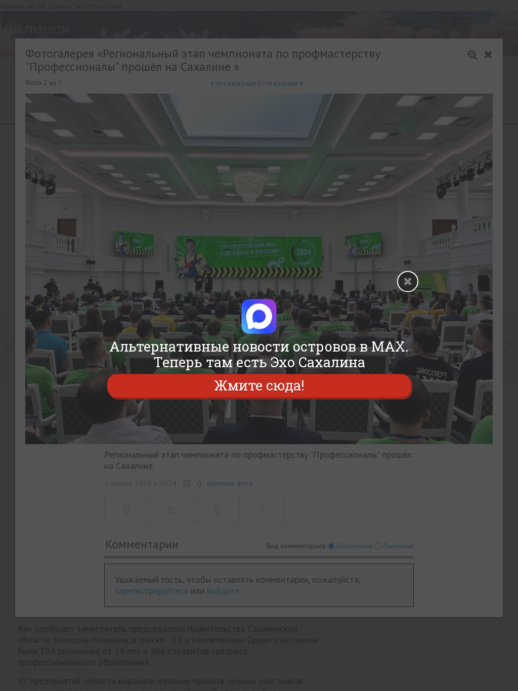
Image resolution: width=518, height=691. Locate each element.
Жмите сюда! (259, 386)
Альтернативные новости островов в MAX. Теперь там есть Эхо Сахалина (259, 354)
